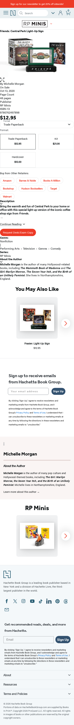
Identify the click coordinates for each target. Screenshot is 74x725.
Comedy (56, 248)
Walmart (7, 196)
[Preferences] (53, 13)
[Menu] (5, 12)
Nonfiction (6, 241)
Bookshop (8, 188)
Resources (10, 684)
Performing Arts (10, 248)
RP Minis (5, 105)
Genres (42, 248)
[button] (51, 23)
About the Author (11, 259)
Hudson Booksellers (32, 188)
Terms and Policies (15, 694)
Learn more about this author (20, 491)
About (7, 675)
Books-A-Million (51, 180)
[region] (37, 323)
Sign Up (58, 391)
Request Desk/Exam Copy (18, 232)
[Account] (61, 13)
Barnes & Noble (27, 180)
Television (29, 248)
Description (7, 201)
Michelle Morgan (14, 84)
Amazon (7, 180)
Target (53, 188)
